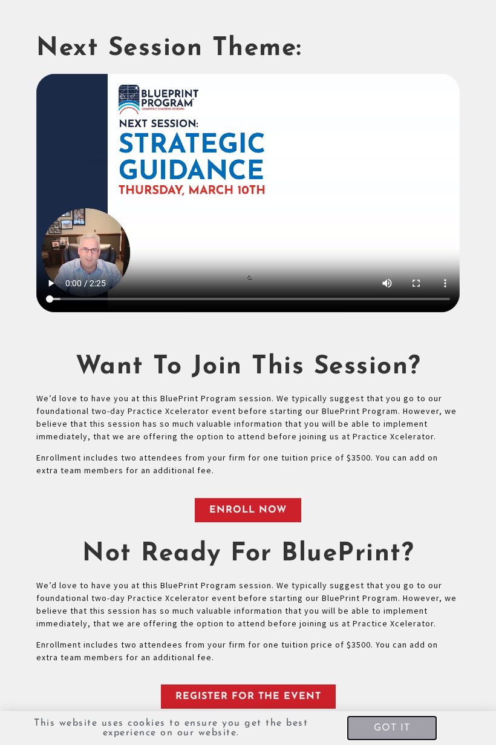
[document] (248, 372)
